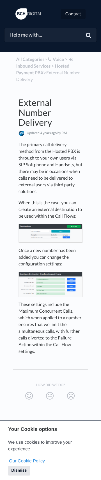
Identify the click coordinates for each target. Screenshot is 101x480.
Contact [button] (73, 13)
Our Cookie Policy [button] (27, 461)
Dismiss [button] (19, 470)
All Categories (30, 59)
